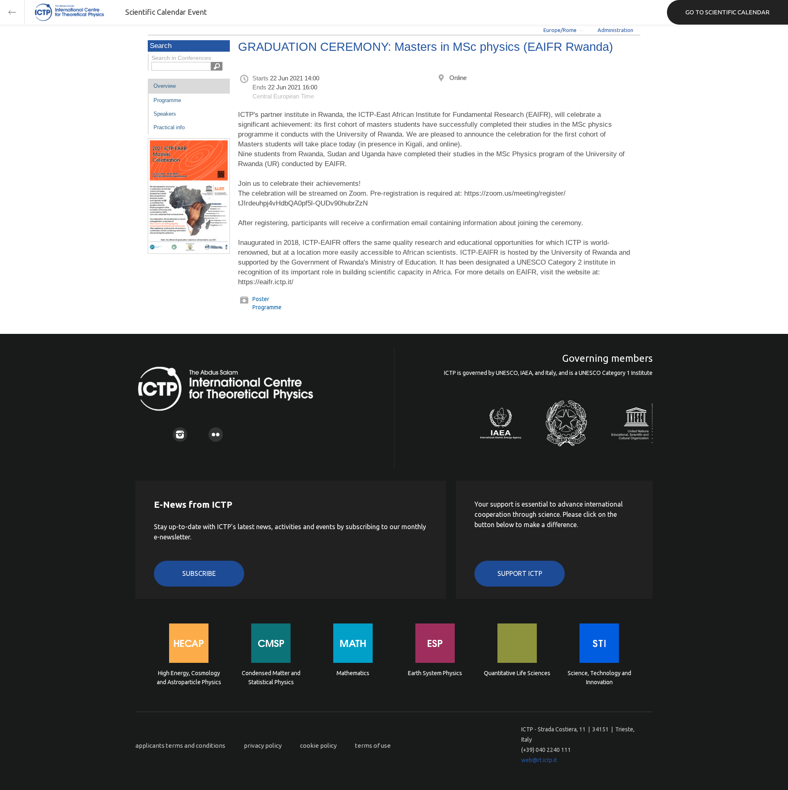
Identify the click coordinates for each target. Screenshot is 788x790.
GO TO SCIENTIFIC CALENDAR (727, 12)
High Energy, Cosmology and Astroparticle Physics (189, 677)
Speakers (164, 114)
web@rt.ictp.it (539, 760)
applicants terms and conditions (180, 745)
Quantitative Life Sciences (517, 673)
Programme (167, 100)
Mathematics (353, 673)
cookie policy (318, 745)
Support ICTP (519, 573)
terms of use (373, 745)
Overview (164, 86)
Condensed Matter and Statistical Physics (271, 677)
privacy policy (263, 745)
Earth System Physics (435, 673)
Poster (260, 299)
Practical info (169, 127)
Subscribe (199, 573)
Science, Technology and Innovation (599, 677)
